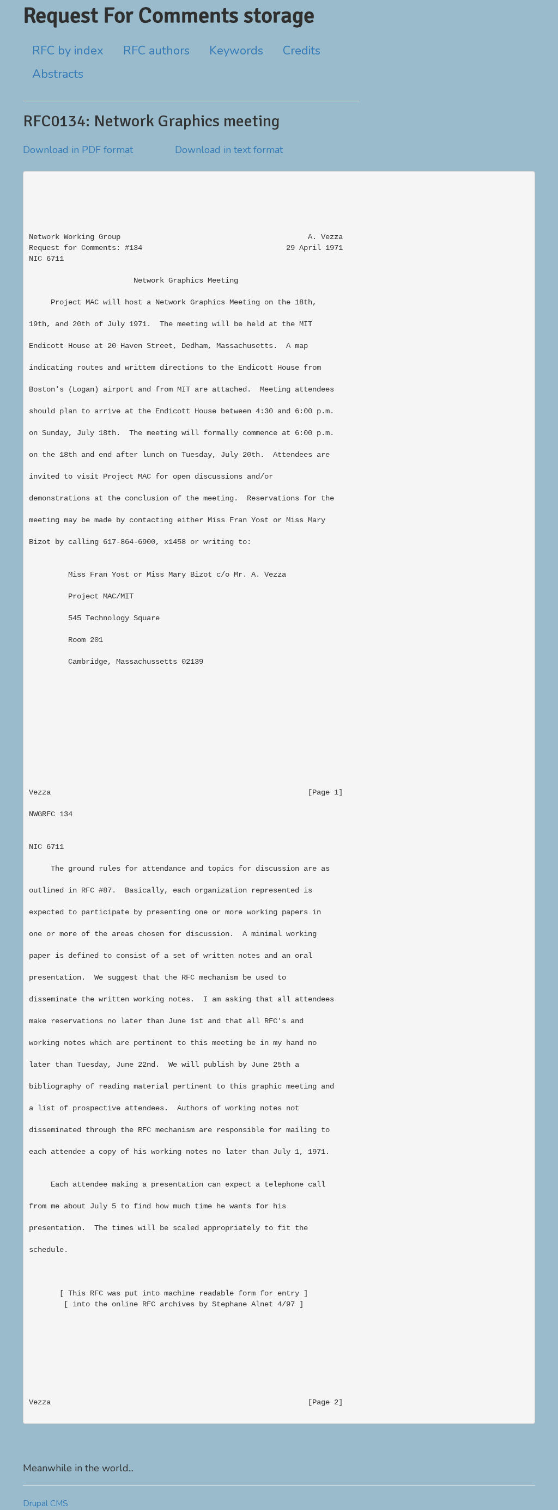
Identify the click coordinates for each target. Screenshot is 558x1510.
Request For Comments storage (168, 15)
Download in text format (229, 149)
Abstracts (57, 74)
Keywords (236, 50)
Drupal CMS (45, 1503)
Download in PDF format (78, 149)
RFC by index (68, 50)
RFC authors (156, 50)
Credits (301, 50)
